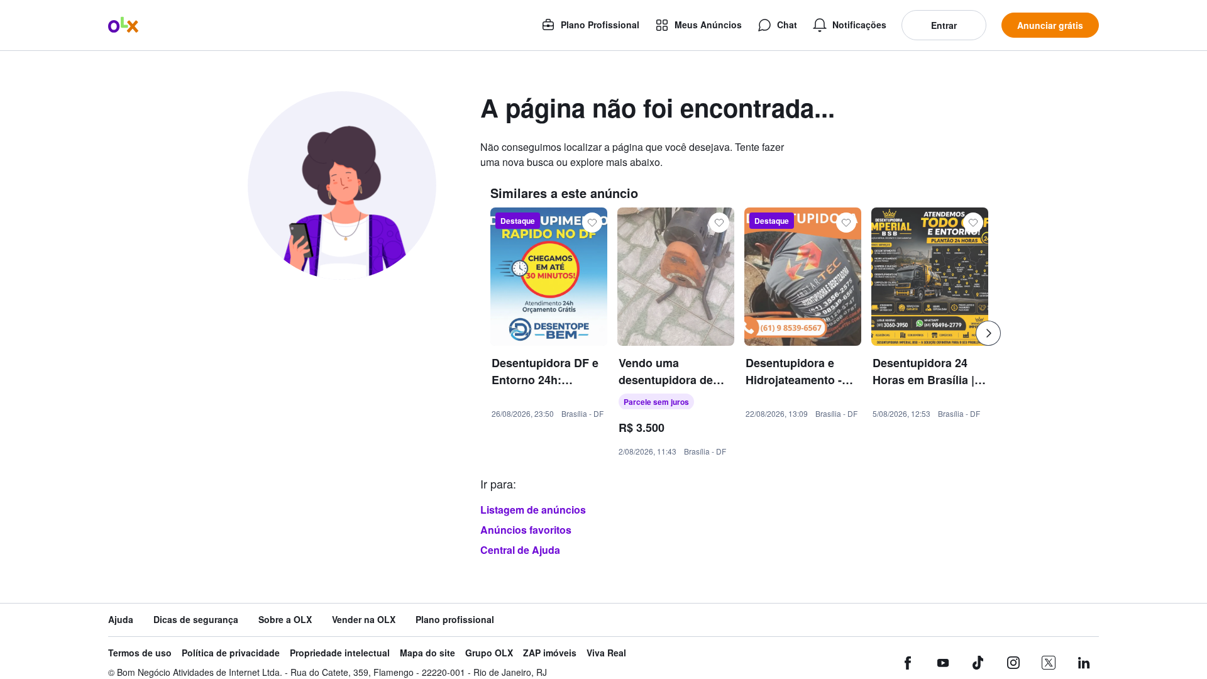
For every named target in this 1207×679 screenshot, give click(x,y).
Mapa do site (427, 653)
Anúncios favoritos (525, 529)
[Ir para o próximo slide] (988, 333)
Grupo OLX (489, 653)
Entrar (944, 25)
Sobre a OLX (285, 620)
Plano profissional (455, 620)
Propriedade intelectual (340, 653)
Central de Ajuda (520, 550)
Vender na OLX (363, 620)
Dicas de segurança (195, 620)
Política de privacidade (231, 653)
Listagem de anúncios (533, 509)
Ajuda (120, 620)
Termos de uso (140, 653)
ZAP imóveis (549, 653)
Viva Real (606, 653)
